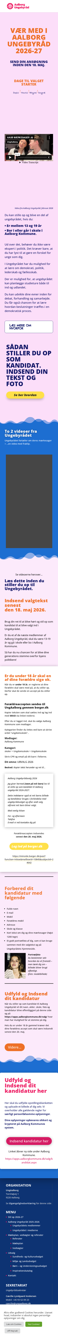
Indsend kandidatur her (29, 1141)
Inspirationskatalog (22, 1270)
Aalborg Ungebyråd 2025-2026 (23, 1221)
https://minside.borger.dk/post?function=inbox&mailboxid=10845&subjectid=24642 (29, 859)
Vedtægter (18, 1248)
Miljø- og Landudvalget (24, 1261)
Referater (17, 1238)
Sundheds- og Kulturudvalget (28, 1256)
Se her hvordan (25, 395)
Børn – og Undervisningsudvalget (30, 1265)
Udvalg (11, 1252)
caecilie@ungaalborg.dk (18, 1303)
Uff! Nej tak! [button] (12, 1330)
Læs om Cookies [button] (13, 1324)
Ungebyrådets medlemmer (26, 1225)
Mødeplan (18, 1243)
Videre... (14, 1047)
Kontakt (12, 1275)
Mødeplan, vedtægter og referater (25, 1235)
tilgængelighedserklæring (22, 1203)
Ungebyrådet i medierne (25, 1230)
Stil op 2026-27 (15, 1217)
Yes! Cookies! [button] (34, 1324)
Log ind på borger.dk (27, 846)
